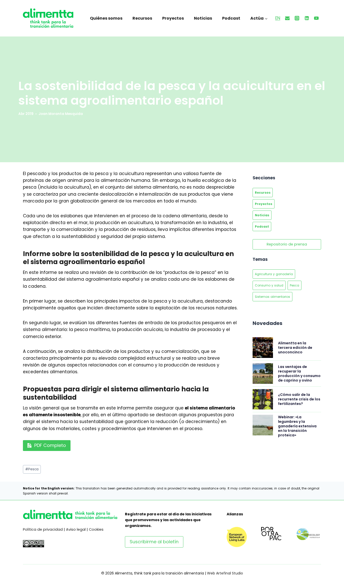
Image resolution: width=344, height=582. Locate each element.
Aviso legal (76, 529)
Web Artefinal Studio (225, 573)
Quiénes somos (106, 18)
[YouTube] (316, 18)
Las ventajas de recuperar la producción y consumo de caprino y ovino (299, 373)
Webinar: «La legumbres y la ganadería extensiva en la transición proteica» (297, 426)
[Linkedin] (307, 18)
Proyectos (173, 18)
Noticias (203, 18)
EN (277, 18)
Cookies (96, 529)
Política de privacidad (43, 529)
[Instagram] (297, 18)
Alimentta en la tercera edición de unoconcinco (295, 348)
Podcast (231, 18)
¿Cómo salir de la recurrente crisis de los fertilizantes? (299, 399)
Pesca (32, 469)
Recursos (142, 18)
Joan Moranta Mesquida (61, 113)
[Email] (287, 18)
